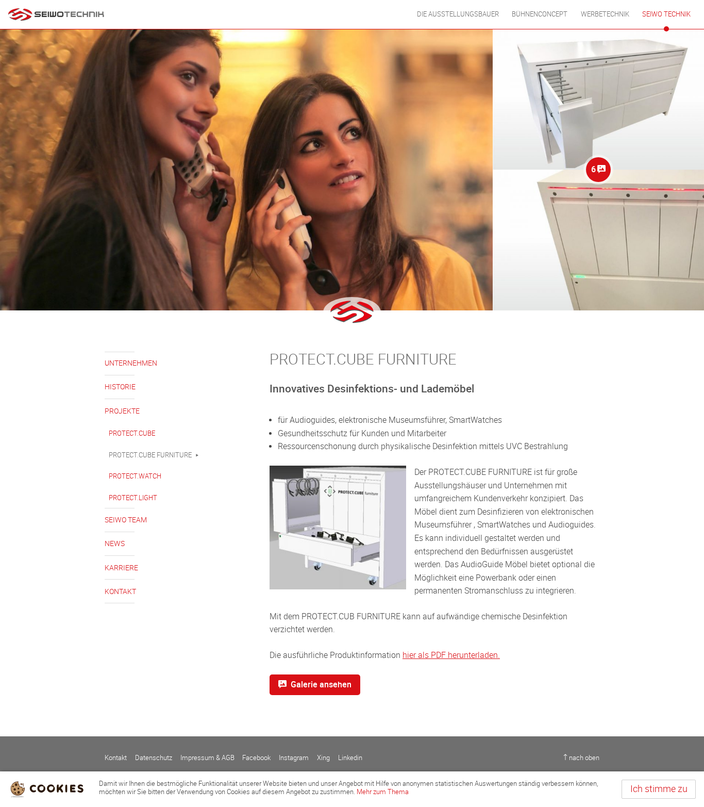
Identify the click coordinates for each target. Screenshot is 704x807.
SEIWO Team (126, 520)
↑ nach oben (581, 758)
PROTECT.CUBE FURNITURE (150, 455)
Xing (323, 758)
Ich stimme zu (659, 789)
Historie (120, 387)
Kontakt (120, 591)
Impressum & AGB (207, 758)
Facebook (256, 758)
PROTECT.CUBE (132, 433)
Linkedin (350, 758)
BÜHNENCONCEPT (539, 14)
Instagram (294, 758)
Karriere (121, 568)
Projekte (122, 411)
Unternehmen (131, 363)
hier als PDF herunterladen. (451, 655)
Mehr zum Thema (383, 792)
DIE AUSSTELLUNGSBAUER (458, 14)
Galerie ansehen (321, 684)
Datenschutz (153, 758)
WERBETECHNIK (605, 14)
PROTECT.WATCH (135, 476)
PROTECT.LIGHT (133, 498)
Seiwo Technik (666, 14)
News (115, 543)
